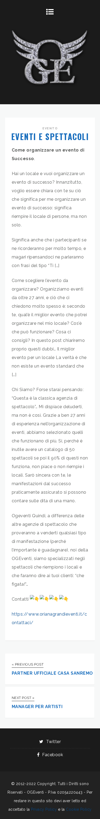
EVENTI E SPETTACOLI (50, 136)
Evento (50, 128)
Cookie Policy (79, 809)
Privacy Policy (44, 809)
